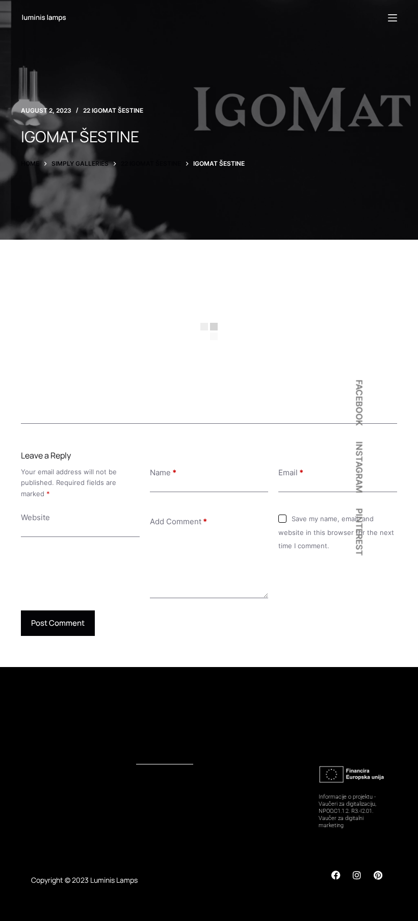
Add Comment (178, 521)
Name (163, 472)
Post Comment (58, 623)
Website (35, 517)
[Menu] (392, 17)
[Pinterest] (378, 875)
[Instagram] (357, 875)
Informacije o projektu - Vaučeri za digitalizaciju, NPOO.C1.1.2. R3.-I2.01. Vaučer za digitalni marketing (347, 811)
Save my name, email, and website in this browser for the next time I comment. (336, 532)
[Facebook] (336, 875)
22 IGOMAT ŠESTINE (113, 110)
